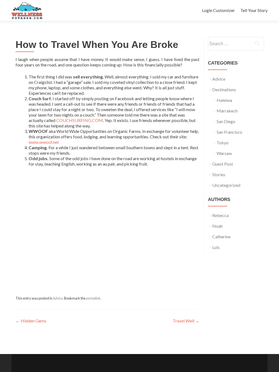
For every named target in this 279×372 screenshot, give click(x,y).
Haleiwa (224, 100)
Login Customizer (218, 10)
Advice (58, 298)
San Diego (226, 121)
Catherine (221, 236)
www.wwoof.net (44, 142)
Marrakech (227, 110)
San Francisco (229, 132)
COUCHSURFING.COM (79, 120)
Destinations (224, 89)
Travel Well (186, 320)
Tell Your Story (254, 10)
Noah (217, 225)
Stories (218, 174)
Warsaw (224, 153)
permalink (93, 298)
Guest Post (222, 163)
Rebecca (220, 215)
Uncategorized (226, 185)
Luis (216, 247)
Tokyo (223, 142)
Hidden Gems (31, 320)
